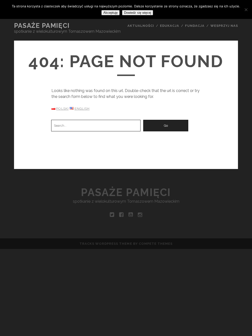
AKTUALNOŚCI (140, 26)
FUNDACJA (195, 26)
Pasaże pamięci (42, 25)
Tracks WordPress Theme (105, 243)
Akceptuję (110, 13)
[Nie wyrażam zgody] (245, 9)
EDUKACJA (169, 26)
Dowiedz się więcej (137, 13)
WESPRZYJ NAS (224, 26)
